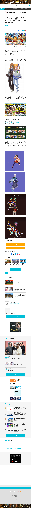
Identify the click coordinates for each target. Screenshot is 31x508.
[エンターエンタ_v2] (15, 327)
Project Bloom (7, 448)
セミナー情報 (21, 8)
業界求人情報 (15, 8)
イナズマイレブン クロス (8, 443)
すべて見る (15, 269)
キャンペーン (6, 15)
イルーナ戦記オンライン (7, 274)
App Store (15, 247)
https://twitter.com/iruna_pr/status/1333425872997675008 (13, 122)
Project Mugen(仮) (8, 446)
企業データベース (8, 8)
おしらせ (15, 499)
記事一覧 (2, 8)
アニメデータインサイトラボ (15, 443)
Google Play (15, 244)
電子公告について (15, 498)
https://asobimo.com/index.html (14, 303)
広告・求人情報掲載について (15, 495)
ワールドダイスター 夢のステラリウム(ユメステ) (15, 448)
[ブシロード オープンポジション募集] (15, 12)
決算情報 (26, 8)
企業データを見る (15, 316)
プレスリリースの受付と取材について (15, 496)
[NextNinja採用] (15, 458)
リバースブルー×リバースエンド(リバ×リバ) (16, 446)
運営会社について (15, 493)
